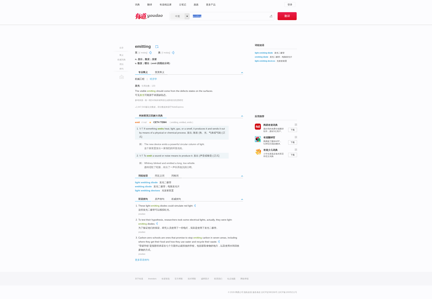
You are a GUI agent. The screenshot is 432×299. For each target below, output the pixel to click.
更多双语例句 (142, 259)
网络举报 (244, 279)
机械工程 (139, 79)
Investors (152, 279)
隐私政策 (248, 292)
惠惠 (196, 4)
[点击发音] (195, 206)
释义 (121, 55)
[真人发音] (150, 53)
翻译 (149, 4)
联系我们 (218, 279)
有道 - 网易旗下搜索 (149, 16)
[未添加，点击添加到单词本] (157, 46)
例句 (121, 69)
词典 (137, 4)
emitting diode (143, 186)
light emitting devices (147, 190)
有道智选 (165, 279)
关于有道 (139, 279)
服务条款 (256, 292)
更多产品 (210, 4)
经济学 (153, 79)
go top (121, 77)
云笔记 (182, 4)
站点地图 (231, 279)
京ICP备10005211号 (287, 292)
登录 (290, 4)
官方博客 (179, 279)
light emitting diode (146, 182)
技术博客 (192, 279)
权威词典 (121, 59)
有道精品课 (165, 4)
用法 (121, 64)
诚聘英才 (205, 279)
